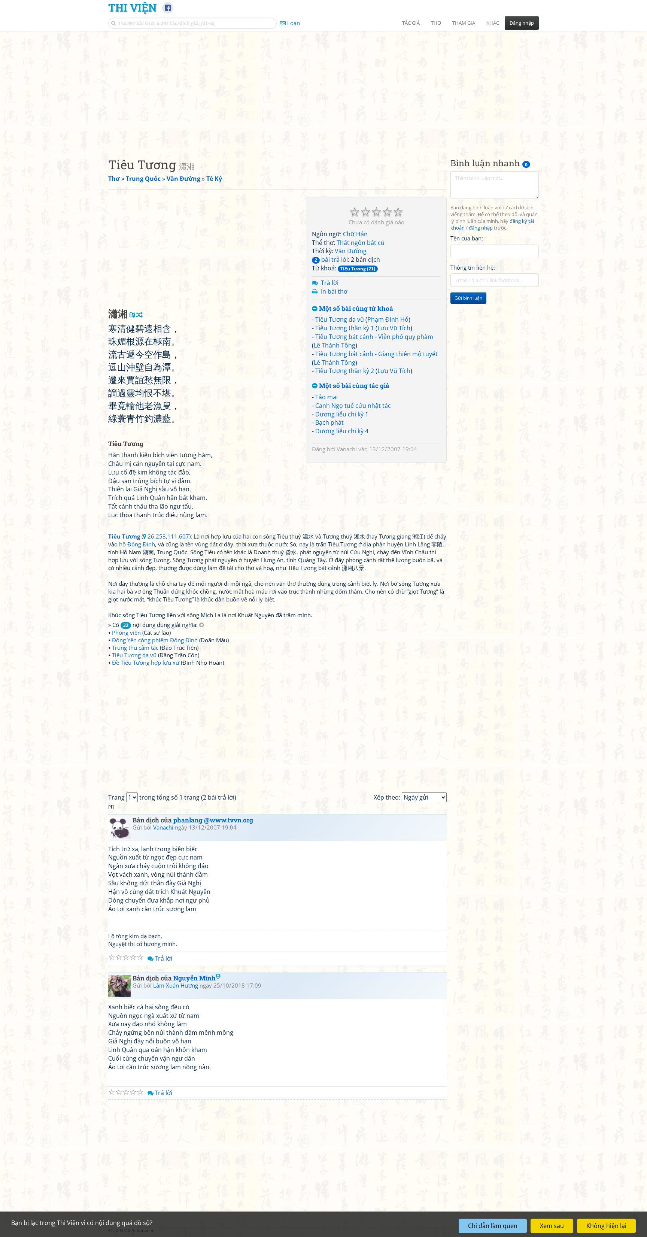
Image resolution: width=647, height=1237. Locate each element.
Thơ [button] (436, 22)
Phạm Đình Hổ (387, 319)
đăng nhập (481, 228)
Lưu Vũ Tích (393, 328)
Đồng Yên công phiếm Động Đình (155, 640)
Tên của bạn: (466, 238)
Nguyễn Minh (194, 978)
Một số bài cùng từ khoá (355, 308)
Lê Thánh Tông (334, 345)
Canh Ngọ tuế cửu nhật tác (353, 405)
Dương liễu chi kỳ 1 (341, 414)
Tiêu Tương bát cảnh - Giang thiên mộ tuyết (376, 354)
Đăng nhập (522, 22)
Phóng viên (126, 632)
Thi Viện (132, 7)
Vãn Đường (351, 251)
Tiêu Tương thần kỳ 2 (344, 371)
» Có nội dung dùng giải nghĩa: (153, 624)
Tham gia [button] (463, 22)
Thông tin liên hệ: (472, 267)
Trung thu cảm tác (135, 647)
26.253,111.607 (168, 536)
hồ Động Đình (137, 544)
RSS (535, 1230)
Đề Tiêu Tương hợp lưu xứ (145, 662)
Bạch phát (329, 422)
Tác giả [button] (411, 22)
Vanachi (347, 449)
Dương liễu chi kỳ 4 (341, 431)
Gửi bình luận (468, 298)
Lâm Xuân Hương (175, 985)
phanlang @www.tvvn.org (213, 820)
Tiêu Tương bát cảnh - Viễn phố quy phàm (374, 337)
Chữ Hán (355, 234)
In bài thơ (334, 291)
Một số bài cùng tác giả (353, 385)
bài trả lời (331, 259)
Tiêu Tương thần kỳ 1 (344, 328)
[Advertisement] (323, 88)
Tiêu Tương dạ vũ (339, 319)
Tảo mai (326, 397)
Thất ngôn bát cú (361, 243)
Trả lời (329, 283)
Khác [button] (492, 22)
